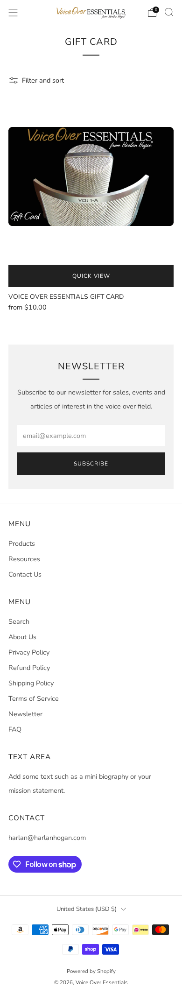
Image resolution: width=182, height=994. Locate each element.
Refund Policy (29, 667)
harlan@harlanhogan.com (47, 837)
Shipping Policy (31, 683)
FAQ (14, 729)
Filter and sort (43, 80)
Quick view (91, 276)
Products (21, 543)
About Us (22, 637)
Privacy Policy (28, 652)
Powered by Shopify (91, 971)
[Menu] (13, 12)
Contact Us (25, 574)
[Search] (169, 12)
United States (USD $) (86, 909)
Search (18, 621)
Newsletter (25, 714)
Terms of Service (33, 698)
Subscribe (91, 463)
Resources (24, 559)
